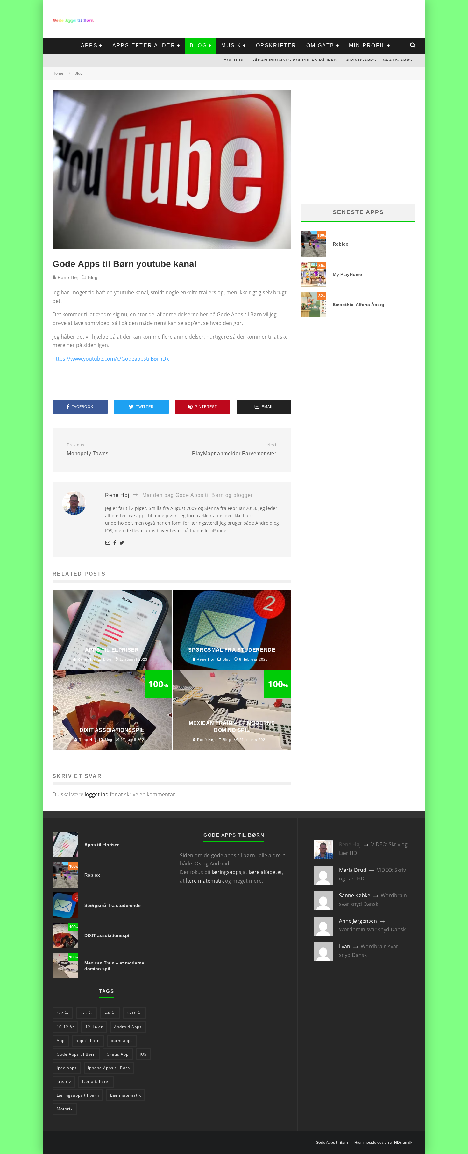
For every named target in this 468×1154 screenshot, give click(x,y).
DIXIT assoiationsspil (107, 935)
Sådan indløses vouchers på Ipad (294, 60)
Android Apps (128, 1026)
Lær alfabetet (96, 1081)
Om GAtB (320, 45)
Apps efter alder (143, 45)
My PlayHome (347, 274)
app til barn (88, 1040)
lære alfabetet (265, 872)
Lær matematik (125, 1095)
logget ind (97, 794)
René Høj (67, 277)
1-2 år (63, 1013)
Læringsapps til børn (78, 1095)
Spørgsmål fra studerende (112, 905)
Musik (231, 45)
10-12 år (65, 1026)
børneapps (122, 1040)
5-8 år (110, 1013)
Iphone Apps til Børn (109, 1068)
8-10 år (134, 1013)
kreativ (64, 1081)
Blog (198, 45)
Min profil (367, 45)
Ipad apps (67, 1068)
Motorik (65, 1109)
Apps (89, 45)
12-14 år (94, 1026)
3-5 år (86, 1013)
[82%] (313, 315)
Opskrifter (276, 45)
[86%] (313, 285)
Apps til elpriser (101, 844)
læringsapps (226, 872)
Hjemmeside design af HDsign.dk (383, 1142)
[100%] (313, 254)
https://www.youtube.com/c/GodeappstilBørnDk (111, 358)
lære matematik (205, 880)
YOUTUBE (234, 60)
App (61, 1040)
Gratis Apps (397, 60)
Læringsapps (360, 60)
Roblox (340, 244)
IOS (143, 1054)
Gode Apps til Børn (76, 1054)
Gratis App (118, 1054)
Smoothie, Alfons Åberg (358, 304)
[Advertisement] (299, 17)
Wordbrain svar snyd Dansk (372, 929)
